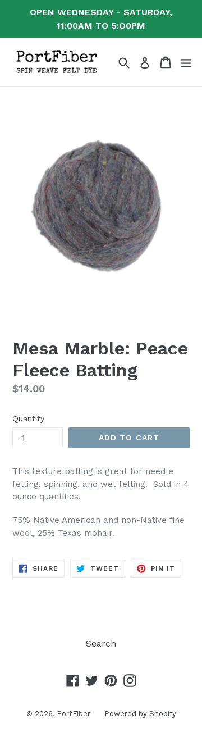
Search (101, 643)
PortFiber (73, 713)
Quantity (28, 418)
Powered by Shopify (140, 713)
